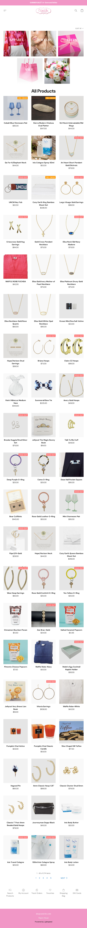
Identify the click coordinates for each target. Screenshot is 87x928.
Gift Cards (77, 893)
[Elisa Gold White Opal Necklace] (43, 306)
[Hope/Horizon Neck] (43, 538)
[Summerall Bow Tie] (43, 385)
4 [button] (47, 878)
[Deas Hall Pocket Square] (71, 465)
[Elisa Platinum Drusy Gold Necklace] (71, 266)
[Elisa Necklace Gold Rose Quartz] (15, 306)
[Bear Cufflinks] (15, 501)
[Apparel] (16, 43)
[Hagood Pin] (15, 771)
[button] (43, 11)
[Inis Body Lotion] (71, 847)
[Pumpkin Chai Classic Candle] (43, 731)
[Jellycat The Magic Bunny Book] (43, 425)
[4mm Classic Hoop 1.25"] (43, 771)
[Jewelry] (43, 43)
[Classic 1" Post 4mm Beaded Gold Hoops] (15, 808)
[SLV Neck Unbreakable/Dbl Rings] (71, 108)
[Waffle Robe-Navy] (43, 652)
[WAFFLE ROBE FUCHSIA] (15, 266)
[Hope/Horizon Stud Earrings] (15, 346)
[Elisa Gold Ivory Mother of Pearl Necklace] (43, 266)
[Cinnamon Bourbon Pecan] (15, 615)
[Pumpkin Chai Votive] (15, 731)
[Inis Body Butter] (71, 808)
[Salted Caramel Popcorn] (71, 615)
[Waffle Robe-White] (71, 691)
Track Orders (36, 893)
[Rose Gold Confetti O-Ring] (43, 578)
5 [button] (50, 878)
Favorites (50, 893)
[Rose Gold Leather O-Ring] (43, 501)
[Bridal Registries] (57, 71)
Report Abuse (44, 918)
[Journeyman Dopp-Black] (43, 808)
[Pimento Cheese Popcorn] (15, 652)
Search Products (10, 894)
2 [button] (39, 878)
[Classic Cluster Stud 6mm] (71, 771)
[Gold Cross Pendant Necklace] (43, 227)
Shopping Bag (64, 894)
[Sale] (30, 71)
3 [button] (43, 878)
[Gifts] (71, 43)
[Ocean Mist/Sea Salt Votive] (71, 306)
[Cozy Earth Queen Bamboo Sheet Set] (71, 538)
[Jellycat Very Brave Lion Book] (15, 691)
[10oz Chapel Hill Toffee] (71, 731)
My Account (23, 893)
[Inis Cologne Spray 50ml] (43, 148)
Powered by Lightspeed (43, 922)
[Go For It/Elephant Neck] (15, 148)
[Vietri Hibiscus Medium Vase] (15, 385)
